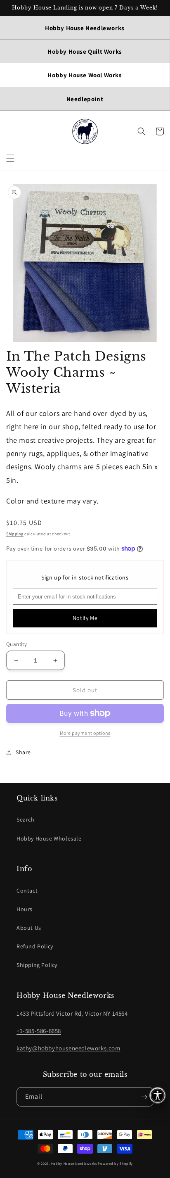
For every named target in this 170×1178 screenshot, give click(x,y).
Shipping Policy (37, 965)
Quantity (16, 644)
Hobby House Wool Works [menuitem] (84, 75)
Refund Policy (35, 946)
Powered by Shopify (115, 1163)
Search (26, 819)
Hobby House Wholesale (49, 838)
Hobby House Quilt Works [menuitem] (84, 51)
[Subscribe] (144, 1097)
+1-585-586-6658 (39, 1031)
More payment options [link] (85, 733)
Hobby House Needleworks (74, 1163)
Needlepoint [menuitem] (85, 99)
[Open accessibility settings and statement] (157, 1095)
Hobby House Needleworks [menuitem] (85, 28)
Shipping (15, 534)
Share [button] (23, 752)
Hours (25, 909)
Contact (27, 890)
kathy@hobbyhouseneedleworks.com (68, 1048)
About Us (29, 927)
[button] (10, 158)
